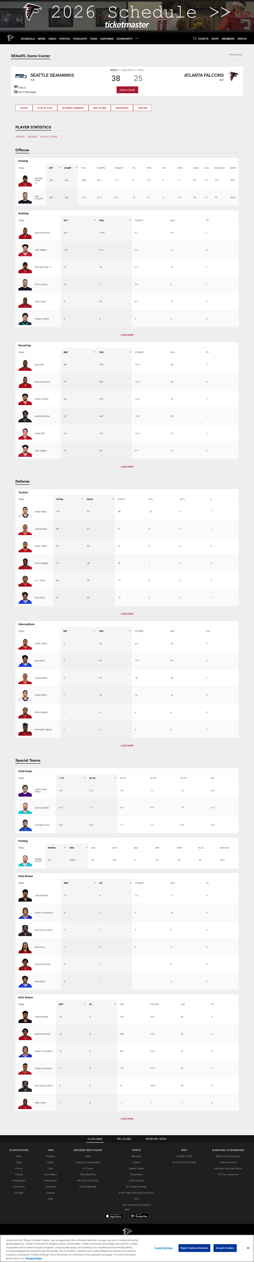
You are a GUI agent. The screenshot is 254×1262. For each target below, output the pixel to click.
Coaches (50, 1192)
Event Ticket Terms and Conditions (136, 1192)
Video (19, 1162)
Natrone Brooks (42, 964)
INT (164, 167)
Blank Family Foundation (228, 1156)
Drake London (42, 398)
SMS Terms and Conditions (136, 1204)
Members (136, 1156)
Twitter (142, 108)
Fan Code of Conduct (88, 1180)
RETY (180, 847)
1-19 (61, 778)
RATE (233, 167)
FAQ (136, 1198)
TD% (149, 167)
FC (100, 883)
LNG (172, 220)
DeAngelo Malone (43, 729)
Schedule (50, 1156)
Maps (88, 1156)
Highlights (121, 108)
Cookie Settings (164, 1247)
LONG (196, 167)
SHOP (184, 1150)
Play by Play (45, 108)
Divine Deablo (41, 563)
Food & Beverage (87, 1186)
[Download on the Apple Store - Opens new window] (114, 1216)
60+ (213, 778)
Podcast (19, 1174)
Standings (50, 1186)
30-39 (123, 778)
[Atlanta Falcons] (127, 1233)
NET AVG (224, 847)
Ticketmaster (136, 1174)
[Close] (248, 1248)
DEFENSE (32, 136)
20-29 (92, 778)
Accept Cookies (225, 1247)
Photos (18, 1168)
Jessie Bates (41, 528)
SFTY (182, 499)
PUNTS (52, 847)
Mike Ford (40, 947)
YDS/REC (139, 352)
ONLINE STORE (184, 1156)
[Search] (194, 38)
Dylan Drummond (43, 1068)
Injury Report (50, 1174)
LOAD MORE (127, 335)
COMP (67, 167)
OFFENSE (20, 136)
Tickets (136, 1162)
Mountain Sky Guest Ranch (228, 1168)
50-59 (184, 778)
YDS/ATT (119, 167)
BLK (136, 847)
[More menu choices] (137, 38)
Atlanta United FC (228, 1162)
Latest (24, 108)
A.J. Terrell (40, 580)
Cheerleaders (18, 1180)
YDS (83, 167)
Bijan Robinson (42, 232)
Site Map (19, 1192)
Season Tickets (136, 1168)
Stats (50, 1168)
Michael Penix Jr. (38, 180)
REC (66, 352)
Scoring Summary (73, 108)
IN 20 (201, 847)
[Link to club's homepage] (10, 38)
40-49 (153, 778)
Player (21, 167)
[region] (127, 1248)
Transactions (50, 1180)
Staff (50, 1198)
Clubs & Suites (136, 1180)
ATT (51, 167)
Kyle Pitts (39, 364)
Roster (50, 1162)
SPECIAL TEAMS (48, 136)
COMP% (101, 167)
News (19, 1156)
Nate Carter (40, 301)
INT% (179, 167)
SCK (207, 167)
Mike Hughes (41, 712)
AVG (114, 847)
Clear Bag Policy (88, 1174)
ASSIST (121, 499)
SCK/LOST (219, 167)
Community (19, 1186)
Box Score (99, 108)
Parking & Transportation (87, 1162)
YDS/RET (139, 883)
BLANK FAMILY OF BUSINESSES (228, 1150)
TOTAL (59, 499)
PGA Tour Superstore (228, 1174)
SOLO (90, 499)
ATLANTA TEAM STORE (184, 1162)
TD (133, 167)
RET (157, 847)
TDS (208, 631)
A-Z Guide (88, 1168)
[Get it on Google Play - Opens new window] (139, 1217)
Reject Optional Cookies (194, 1247)
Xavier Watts (41, 546)
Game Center (127, 89)
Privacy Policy (34, 1258)
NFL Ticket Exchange (136, 1186)
